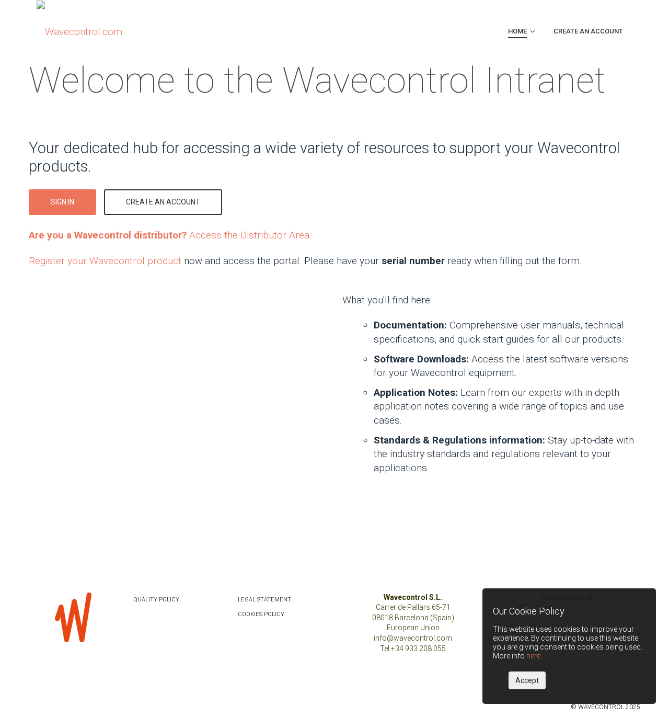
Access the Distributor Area (169, 235)
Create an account (163, 202)
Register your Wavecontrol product (105, 261)
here (533, 656)
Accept (527, 680)
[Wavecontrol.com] (79, 31)
